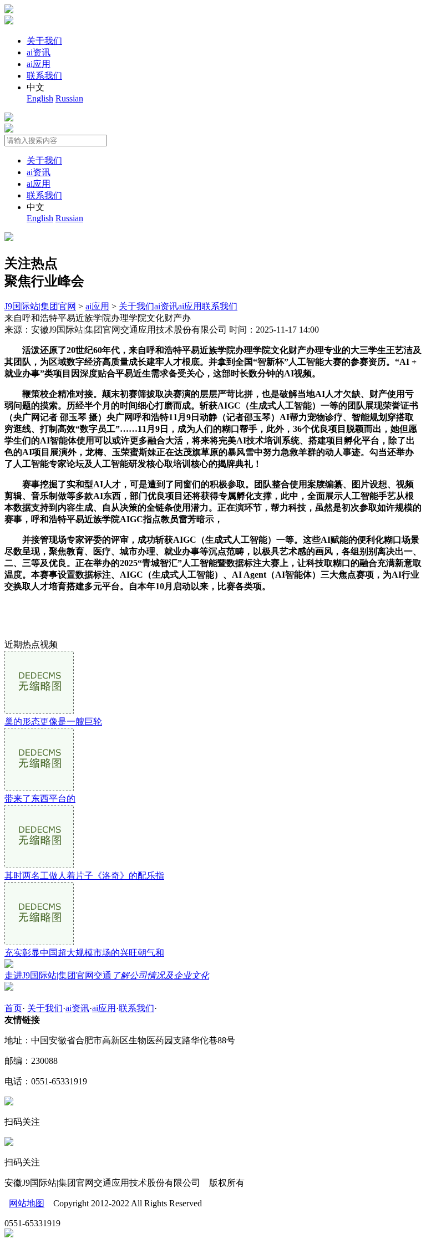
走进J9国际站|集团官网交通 (106, 975)
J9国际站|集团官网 (40, 306)
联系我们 (44, 75)
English (40, 98)
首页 (13, 1008)
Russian (69, 98)
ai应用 (38, 64)
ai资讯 (38, 52)
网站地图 (26, 1203)
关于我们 (44, 40)
